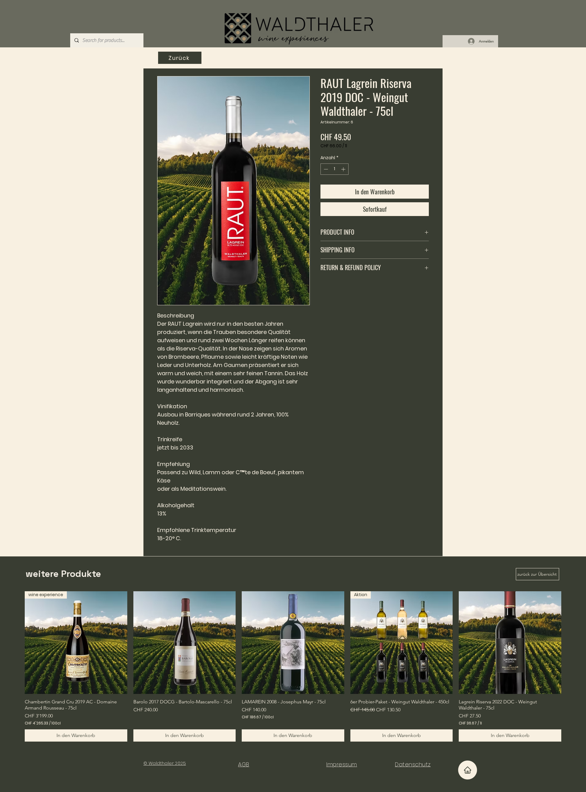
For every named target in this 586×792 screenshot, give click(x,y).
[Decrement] (325, 169)
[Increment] (344, 169)
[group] (293, 666)
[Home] (467, 770)
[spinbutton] (334, 169)
